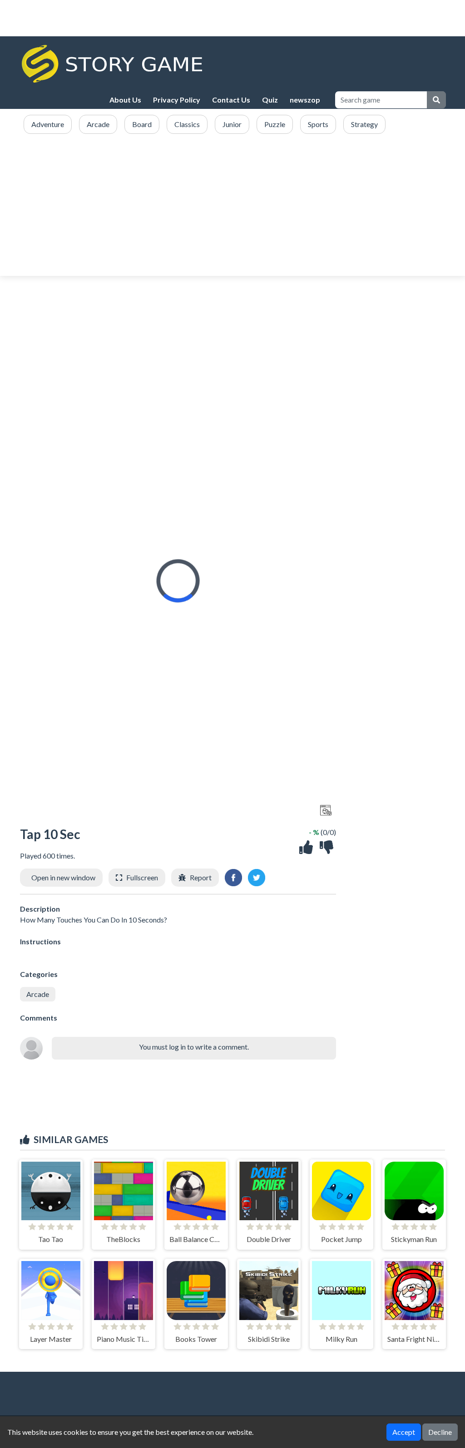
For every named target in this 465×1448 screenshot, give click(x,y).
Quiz (270, 99)
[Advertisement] (232, 205)
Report (201, 877)
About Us (125, 99)
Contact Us (231, 99)
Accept (403, 1432)
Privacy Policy (176, 99)
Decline (440, 1432)
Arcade (37, 994)
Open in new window (63, 877)
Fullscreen (142, 877)
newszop (305, 99)
